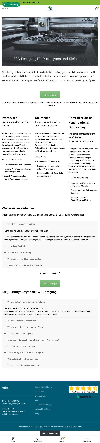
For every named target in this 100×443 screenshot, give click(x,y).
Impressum (39, 391)
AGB (37, 400)
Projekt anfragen (50, 95)
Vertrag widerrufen (50, 433)
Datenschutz (40, 396)
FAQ (37, 413)
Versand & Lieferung (43, 409)
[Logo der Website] (50, 8)
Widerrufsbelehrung (43, 404)
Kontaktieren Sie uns (43, 387)
